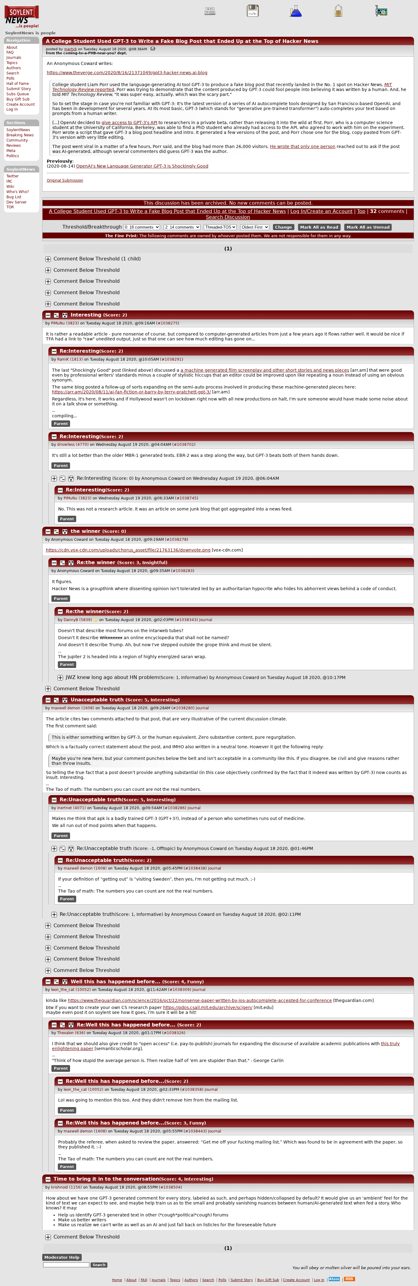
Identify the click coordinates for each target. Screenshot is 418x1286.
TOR (10, 207)
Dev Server (16, 202)
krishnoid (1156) (66, 1187)
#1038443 (195, 1131)
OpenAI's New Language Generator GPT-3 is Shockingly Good (142, 166)
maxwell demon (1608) (72, 708)
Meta (10, 151)
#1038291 (172, 359)
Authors (13, 68)
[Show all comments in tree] (65, 315)
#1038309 (180, 990)
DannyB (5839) (78, 620)
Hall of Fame (17, 84)
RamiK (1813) (70, 359)
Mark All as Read (319, 227)
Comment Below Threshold (87, 270)
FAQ (9, 52)
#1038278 (176, 539)
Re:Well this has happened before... (126, 1025)
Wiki (10, 186)
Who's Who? (17, 192)
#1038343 (186, 620)
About (11, 47)
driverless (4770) (73, 444)
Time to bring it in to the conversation (106, 1179)
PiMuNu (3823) (65, 323)
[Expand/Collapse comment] (48, 315)
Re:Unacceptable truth (90, 799)
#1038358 (192, 1089)
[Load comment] (48, 259)
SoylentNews (21, 17)
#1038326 (174, 1033)
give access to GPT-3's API (129, 122)
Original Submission (65, 180)
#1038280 (183, 708)
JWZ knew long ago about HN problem (112, 677)
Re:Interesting (79, 351)
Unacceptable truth (97, 700)
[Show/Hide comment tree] (56, 315)
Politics (12, 156)
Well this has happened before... (115, 981)
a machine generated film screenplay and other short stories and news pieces (265, 370)
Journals (13, 57)
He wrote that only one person (302, 146)
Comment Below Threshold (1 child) (97, 259)
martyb (70, 49)
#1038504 (170, 1187)
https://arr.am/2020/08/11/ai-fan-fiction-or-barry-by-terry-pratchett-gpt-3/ (131, 391)
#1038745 (187, 498)
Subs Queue (17, 94)
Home (117, 1280)
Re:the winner (96, 562)
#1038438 (195, 868)
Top (361, 211)
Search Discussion (228, 217)
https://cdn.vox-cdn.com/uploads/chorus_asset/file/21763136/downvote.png (128, 550)
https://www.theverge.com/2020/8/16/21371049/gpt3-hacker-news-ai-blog (127, 72)
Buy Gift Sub (18, 99)
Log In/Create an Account (321, 211)
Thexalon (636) (71, 1033)
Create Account (20, 104)
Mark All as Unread (368, 227)
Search (12, 73)
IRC (9, 181)
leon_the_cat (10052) (71, 990)
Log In (12, 109)
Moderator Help (61, 1257)
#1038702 (184, 444)
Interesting (86, 315)
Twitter (12, 176)
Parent (61, 424)
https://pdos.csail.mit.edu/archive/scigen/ (207, 1007)
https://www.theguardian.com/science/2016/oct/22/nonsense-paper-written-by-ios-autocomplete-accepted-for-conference (200, 1000)
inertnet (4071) (71, 808)
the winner (85, 531)
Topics (11, 63)
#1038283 (183, 571)
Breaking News (20, 135)
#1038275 (168, 323)
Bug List (13, 197)
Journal (205, 620)
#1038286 (175, 808)
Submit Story (18, 89)
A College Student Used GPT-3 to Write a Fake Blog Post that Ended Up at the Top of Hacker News (182, 41)
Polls (10, 78)
